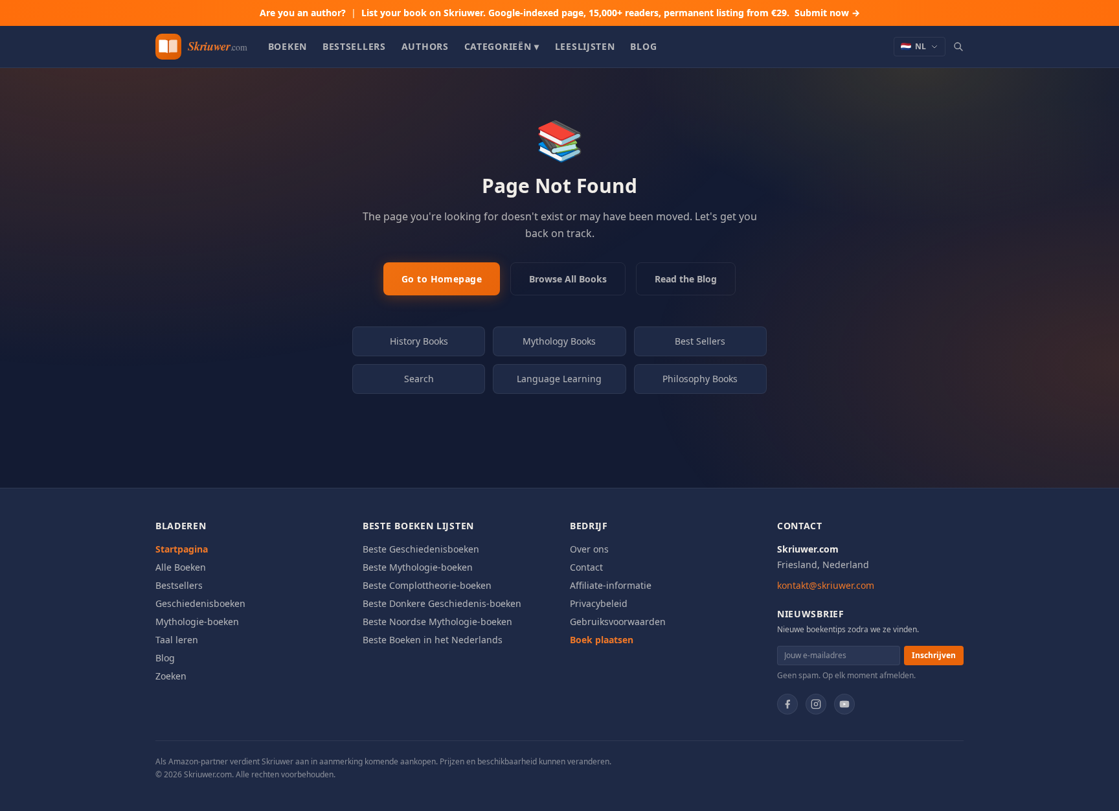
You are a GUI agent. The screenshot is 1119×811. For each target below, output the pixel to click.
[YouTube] (844, 704)
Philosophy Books (700, 378)
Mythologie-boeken (197, 621)
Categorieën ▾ (501, 46)
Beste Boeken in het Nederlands (433, 640)
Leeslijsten (585, 46)
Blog (643, 46)
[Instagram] (816, 704)
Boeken (287, 46)
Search (419, 378)
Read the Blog (686, 279)
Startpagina (181, 549)
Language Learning (559, 378)
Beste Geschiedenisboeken (421, 549)
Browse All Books (568, 279)
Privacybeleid (598, 603)
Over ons (589, 549)
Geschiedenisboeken (200, 603)
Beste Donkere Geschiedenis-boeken (442, 603)
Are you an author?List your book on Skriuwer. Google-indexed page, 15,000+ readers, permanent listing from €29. (560, 12)
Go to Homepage (441, 279)
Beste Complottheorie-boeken (427, 585)
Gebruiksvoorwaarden (618, 621)
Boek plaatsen (601, 640)
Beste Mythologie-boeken (418, 567)
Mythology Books (559, 341)
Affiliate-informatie (610, 585)
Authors (425, 46)
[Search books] (958, 46)
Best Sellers (700, 341)
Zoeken (170, 676)
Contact (586, 567)
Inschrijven (934, 655)
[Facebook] (787, 704)
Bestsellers (354, 46)
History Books (419, 341)
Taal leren (176, 640)
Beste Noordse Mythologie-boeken (437, 621)
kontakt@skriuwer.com (825, 585)
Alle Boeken (180, 567)
